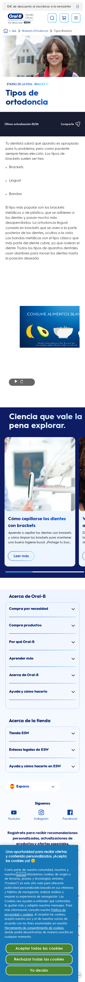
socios (21, 874)
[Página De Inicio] (5, 31)
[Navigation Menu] (75, 17)
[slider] (44, 571)
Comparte (67, 124)
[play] (16, 382)
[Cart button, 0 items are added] (64, 17)
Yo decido (39, 970)
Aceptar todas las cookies (39, 948)
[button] (42, 608)
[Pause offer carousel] (77, 6)
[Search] (52, 17)
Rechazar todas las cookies (39, 959)
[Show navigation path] (14, 31)
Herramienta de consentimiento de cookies (34, 928)
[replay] (22, 382)
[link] (21, 556)
